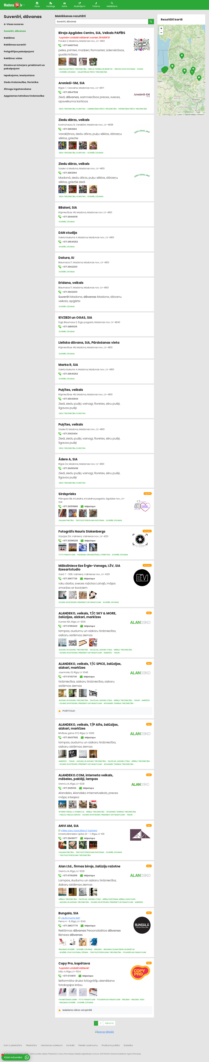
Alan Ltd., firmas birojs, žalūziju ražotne (89, 866)
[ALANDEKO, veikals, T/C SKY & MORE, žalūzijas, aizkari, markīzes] (62, 642)
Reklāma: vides (13, 58)
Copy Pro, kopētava (74, 963)
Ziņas (37, 6)
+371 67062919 (69, 875)
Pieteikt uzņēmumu (88, 1045)
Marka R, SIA (68, 365)
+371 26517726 (69, 578)
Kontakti (70, 1045)
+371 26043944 (70, 398)
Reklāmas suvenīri (15, 44)
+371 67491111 (68, 975)
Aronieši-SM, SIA (71, 83)
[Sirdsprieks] (62, 513)
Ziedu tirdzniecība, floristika (21, 82)
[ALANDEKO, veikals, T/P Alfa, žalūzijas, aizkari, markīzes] (62, 754)
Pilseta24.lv (31, 1045)
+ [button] (161, 28)
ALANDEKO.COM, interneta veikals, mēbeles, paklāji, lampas (85, 777)
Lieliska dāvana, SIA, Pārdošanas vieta (88, 342)
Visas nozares (14, 24)
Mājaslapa (90, 506)
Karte (64, 6)
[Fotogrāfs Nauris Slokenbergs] (62, 547)
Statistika (128, 1045)
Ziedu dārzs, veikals (74, 120)
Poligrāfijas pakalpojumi (19, 51)
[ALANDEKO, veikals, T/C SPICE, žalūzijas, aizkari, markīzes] (62, 693)
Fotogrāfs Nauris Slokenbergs (81, 531)
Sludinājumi (79, 6)
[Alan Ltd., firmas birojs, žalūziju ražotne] (62, 892)
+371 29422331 (69, 266)
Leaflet (179, 114)
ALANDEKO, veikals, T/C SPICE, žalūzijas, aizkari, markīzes (89, 666)
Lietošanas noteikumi (51, 1045)
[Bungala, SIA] (62, 942)
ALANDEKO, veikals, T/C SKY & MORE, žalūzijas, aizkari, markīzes (87, 615)
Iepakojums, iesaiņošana (19, 75)
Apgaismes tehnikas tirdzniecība (24, 96)
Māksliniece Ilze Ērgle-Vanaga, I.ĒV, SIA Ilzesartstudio (89, 568)
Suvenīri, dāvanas (15, 31)
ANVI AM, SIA (68, 826)
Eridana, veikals (70, 283)
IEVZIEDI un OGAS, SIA (75, 317)
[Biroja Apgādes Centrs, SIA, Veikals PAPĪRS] (62, 62)
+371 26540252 (69, 241)
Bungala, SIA (68, 913)
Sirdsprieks (67, 494)
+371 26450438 (69, 468)
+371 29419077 (69, 838)
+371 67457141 (69, 676)
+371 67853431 (69, 626)
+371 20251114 (69, 788)
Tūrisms (96, 6)
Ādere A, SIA (67, 459)
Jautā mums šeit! (70, 918)
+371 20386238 (69, 540)
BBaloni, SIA (67, 207)
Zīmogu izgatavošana (17, 89)
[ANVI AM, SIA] (62, 845)
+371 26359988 (69, 506)
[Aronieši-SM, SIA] (142, 93)
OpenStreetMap (190, 114)
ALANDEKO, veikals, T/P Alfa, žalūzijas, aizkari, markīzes (88, 726)
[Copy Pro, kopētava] (62, 992)
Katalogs (50, 6)
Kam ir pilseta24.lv (13, 1045)
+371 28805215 (69, 326)
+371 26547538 (69, 92)
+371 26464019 (69, 216)
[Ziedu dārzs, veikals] (62, 145)
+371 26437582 (69, 737)
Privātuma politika (111, 1045)
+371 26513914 (69, 129)
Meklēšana (112, 6)
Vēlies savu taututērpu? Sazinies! (79, 830)
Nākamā (109, 1023)
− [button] (161, 32)
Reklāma (9, 38)
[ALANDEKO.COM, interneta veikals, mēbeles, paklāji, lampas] (62, 804)
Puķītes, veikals (70, 390)
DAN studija (67, 233)
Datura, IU (66, 258)
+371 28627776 (69, 925)
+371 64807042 (69, 45)
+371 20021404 (69, 433)
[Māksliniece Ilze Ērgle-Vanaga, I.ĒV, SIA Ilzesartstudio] (62, 595)
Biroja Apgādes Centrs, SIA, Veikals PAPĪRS (91, 33)
